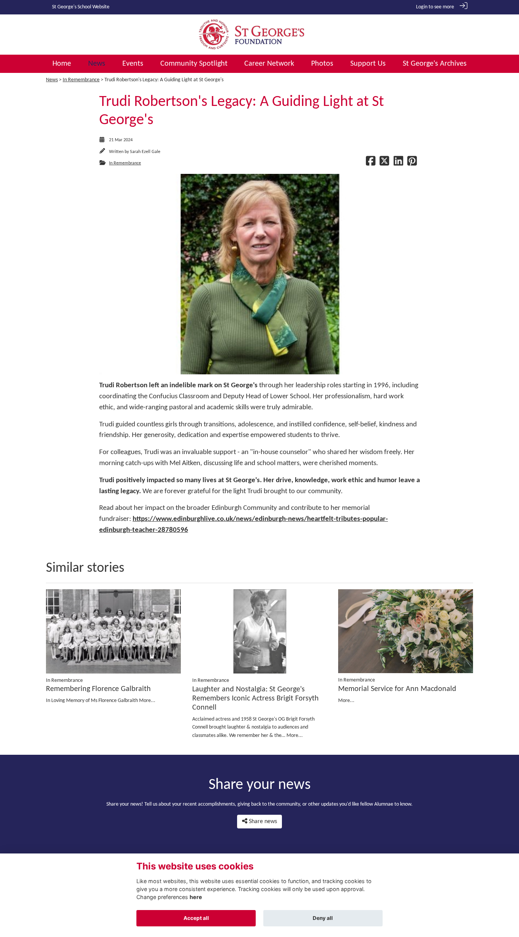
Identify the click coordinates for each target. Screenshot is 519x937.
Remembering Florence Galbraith (98, 689)
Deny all (323, 918)
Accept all (196, 918)
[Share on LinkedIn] (398, 163)
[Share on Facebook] (370, 163)
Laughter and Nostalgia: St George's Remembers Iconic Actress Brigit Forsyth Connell (255, 698)
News (52, 80)
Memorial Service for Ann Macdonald (397, 689)
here (196, 897)
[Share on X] (384, 163)
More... (147, 701)
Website (100, 7)
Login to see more (435, 7)
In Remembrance (81, 80)
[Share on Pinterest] (412, 163)
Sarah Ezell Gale (145, 152)
